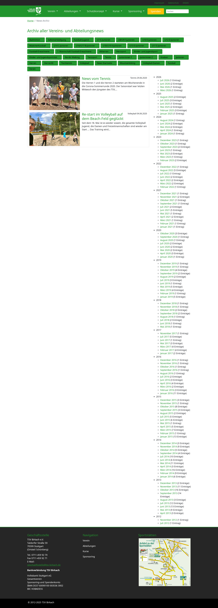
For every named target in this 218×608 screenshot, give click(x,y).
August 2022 (166, 170)
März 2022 (165, 183)
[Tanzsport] (100, 57)
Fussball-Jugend (81, 39)
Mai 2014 (165, 463)
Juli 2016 (164, 376)
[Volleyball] (92, 63)
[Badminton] (43, 39)
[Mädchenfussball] (49, 45)
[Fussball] (178, 63)
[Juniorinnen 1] (135, 57)
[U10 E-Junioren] (159, 39)
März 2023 (165, 156)
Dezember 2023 (168, 140)
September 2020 (168, 236)
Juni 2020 (165, 246)
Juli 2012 (164, 523)
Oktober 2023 (167, 143)
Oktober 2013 (167, 489)
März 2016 (165, 386)
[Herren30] (56, 63)
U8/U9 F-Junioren (126, 39)
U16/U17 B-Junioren (85, 45)
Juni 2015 (165, 419)
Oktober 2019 (167, 270)
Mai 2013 (165, 509)
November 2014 (168, 446)
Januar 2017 (166, 353)
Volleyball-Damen (151, 63)
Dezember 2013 (168, 483)
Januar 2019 (166, 296)
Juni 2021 (165, 210)
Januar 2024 (166, 133)
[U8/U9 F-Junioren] (137, 39)
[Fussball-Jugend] (92, 39)
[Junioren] (187, 57)
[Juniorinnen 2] (155, 57)
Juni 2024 (165, 123)
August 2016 (166, 373)
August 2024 (166, 120)
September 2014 (168, 453)
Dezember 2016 (168, 359)
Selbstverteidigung (57, 39)
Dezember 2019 (168, 263)
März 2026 (165, 90)
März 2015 (165, 429)
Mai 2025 (165, 106)
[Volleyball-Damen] (163, 63)
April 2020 (165, 253)
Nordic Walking (72, 57)
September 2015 (168, 409)
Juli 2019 (164, 280)
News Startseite (104, 63)
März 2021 (165, 220)
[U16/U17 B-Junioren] (98, 45)
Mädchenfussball (37, 45)
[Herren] (39, 63)
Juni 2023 (165, 150)
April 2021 (165, 216)
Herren (32, 63)
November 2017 (168, 333)
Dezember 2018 (168, 303)
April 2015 (165, 426)
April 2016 (165, 383)
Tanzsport (92, 57)
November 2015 (168, 403)
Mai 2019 (165, 286)
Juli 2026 (164, 80)
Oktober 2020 (167, 233)
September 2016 (168, 369)
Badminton (34, 39)
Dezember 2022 (168, 166)
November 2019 (168, 266)
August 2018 (166, 316)
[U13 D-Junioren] (147, 45)
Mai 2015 (165, 423)
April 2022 (165, 180)
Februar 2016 (167, 389)
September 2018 (168, 313)
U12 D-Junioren (172, 39)
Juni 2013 (165, 506)
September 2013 (168, 493)
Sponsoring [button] (135, 11)
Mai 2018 (165, 326)
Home (30, 20)
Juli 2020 (164, 243)
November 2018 (168, 306)
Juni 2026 (165, 83)
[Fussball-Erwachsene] (52, 51)
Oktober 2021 (167, 200)
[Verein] (38, 68)
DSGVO (186, 3)
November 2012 (168, 519)
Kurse (86, 551)
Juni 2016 (165, 379)
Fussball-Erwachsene (39, 51)
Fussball (171, 63)
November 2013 (168, 486)
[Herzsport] (129, 51)
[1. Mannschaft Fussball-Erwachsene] (94, 51)
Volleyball (84, 63)
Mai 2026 (165, 86)
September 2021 (168, 203)
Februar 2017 (167, 350)
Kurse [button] (116, 11)
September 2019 (168, 273)
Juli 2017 (164, 336)
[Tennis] (114, 57)
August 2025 (166, 96)
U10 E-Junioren (149, 39)
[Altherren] (111, 51)
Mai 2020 (165, 250)
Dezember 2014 (168, 443)
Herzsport (121, 51)
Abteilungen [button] (71, 11)
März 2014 (165, 469)
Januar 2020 (166, 256)
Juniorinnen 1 (125, 57)
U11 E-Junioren (159, 45)
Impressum (159, 3)
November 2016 (168, 363)
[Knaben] (171, 57)
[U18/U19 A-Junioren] (124, 45)
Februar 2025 (167, 110)
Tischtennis (66, 63)
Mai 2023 (165, 153)
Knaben (164, 57)
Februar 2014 (167, 473)
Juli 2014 (164, 456)
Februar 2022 (167, 186)
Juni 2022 (165, 176)
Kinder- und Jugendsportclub (43, 57)
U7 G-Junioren (103, 39)
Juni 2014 (165, 459)
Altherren (103, 51)
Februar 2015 (167, 433)
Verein (32, 68)
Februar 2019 (167, 293)
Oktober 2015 (167, 406)
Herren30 (48, 63)
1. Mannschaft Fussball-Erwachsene (74, 51)
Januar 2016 (166, 393)
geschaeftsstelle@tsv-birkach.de (44, 564)
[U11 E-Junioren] (169, 45)
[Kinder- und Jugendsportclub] (60, 57)
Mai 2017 (165, 343)
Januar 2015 (166, 436)
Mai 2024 (165, 126)
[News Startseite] (115, 63)
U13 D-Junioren (136, 45)
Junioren (180, 57)
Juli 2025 (164, 100)
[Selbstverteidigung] (69, 39)
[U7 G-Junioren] (113, 39)
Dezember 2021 (168, 193)
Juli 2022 (164, 173)
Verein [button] (52, 11)
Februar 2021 (167, 223)
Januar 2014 (166, 476)
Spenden (156, 11)
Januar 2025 (166, 113)
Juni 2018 (165, 323)
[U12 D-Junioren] (182, 39)
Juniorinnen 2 (146, 57)
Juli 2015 (164, 416)
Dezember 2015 (168, 399)
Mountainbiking (127, 63)
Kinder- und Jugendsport (146, 51)
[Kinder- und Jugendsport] (160, 51)
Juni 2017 (165, 340)
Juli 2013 (164, 503)
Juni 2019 (165, 283)
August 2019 (166, 276)
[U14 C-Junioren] (71, 45)
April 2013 (165, 513)
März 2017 (165, 346)
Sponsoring (89, 556)
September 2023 (168, 146)
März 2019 (165, 290)
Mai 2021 (165, 213)
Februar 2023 (167, 160)
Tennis (108, 57)
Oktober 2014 (167, 449)
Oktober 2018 (167, 310)
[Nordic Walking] (82, 57)
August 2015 (166, 413)
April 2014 (165, 466)
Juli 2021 (164, 206)
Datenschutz (173, 3)
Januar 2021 (166, 226)
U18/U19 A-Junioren (112, 45)
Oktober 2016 (167, 366)
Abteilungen (89, 545)
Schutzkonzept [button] (96, 11)
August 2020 (166, 240)
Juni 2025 (165, 103)
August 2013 (166, 499)
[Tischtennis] (75, 63)
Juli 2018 (164, 319)
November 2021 (168, 196)
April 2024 (165, 130)
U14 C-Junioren (61, 45)
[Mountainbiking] (138, 63)
